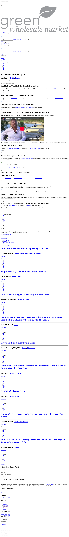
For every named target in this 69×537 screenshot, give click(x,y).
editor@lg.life (50, 484)
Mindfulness (5, 242)
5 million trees (8, 178)
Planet (17, 78)
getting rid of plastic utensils (14, 167)
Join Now (3, 32)
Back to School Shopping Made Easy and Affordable (25, 294)
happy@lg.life (7, 515)
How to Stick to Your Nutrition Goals (18, 343)
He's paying (56, 88)
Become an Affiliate (7, 497)
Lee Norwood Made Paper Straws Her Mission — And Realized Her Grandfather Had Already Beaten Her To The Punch (32, 318)
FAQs (4, 509)
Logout (7, 43)
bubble (56, 98)
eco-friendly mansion (19, 107)
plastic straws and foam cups (26, 158)
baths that (60, 98)
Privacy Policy (6, 507)
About (4, 503)
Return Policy (6, 505)
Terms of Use (6, 506)
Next (2, 464)
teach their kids (29, 107)
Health (12, 78)
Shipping (5, 504)
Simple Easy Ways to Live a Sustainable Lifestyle (23, 271)
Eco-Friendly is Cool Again (13, 391)
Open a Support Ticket (5, 514)
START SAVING (17, 39)
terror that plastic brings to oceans (14, 148)
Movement (5, 243)
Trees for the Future (18, 178)
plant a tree (29, 205)
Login (2, 41)
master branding (14, 98)
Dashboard (3, 43)
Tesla (2, 88)
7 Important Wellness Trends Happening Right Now (24, 248)
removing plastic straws (35, 148)
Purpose (5, 245)
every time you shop (13, 205)
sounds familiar (38, 178)
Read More (3, 256)
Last (3, 464)
